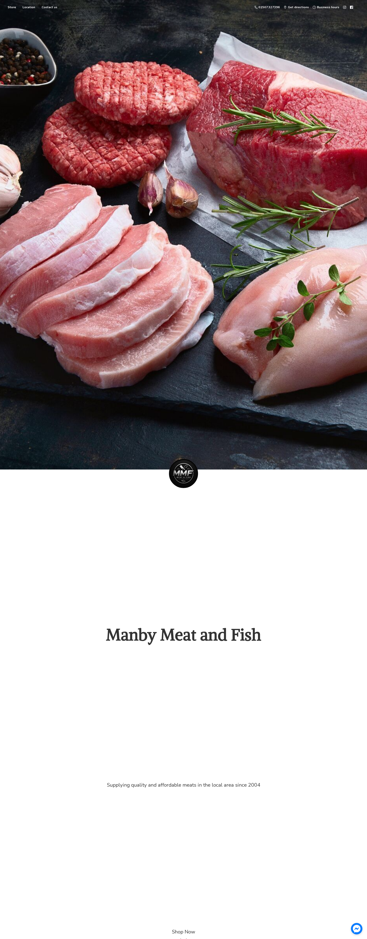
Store (12, 7)
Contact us (49, 7)
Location (29, 7)
